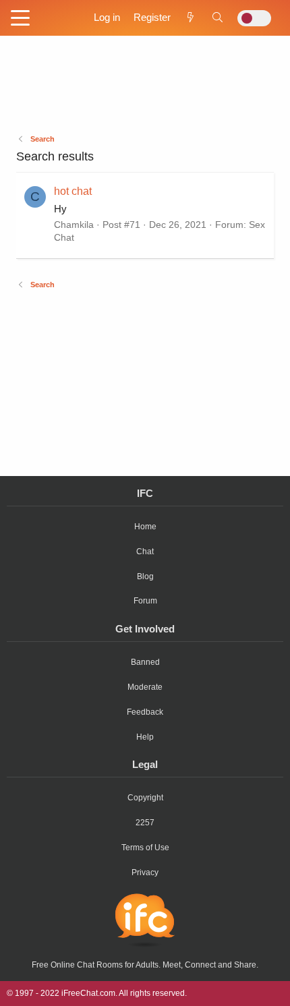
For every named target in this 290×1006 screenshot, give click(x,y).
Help (145, 737)
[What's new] (190, 17)
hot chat (73, 191)
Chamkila (74, 224)
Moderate (145, 687)
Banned (145, 662)
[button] (20, 19)
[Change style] (254, 18)
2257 (145, 822)
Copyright (145, 797)
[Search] (217, 17)
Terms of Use (145, 847)
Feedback (145, 712)
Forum (145, 600)
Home (145, 526)
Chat (145, 551)
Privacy (145, 872)
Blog (145, 576)
